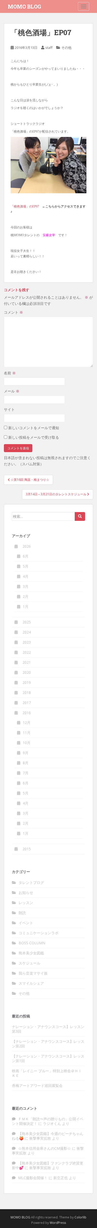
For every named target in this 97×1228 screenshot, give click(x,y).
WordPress (58, 1223)
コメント (13, 312)
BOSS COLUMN (32, 942)
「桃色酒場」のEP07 (25, 206)
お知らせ (26, 892)
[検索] (80, 516)
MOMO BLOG (24, 6)
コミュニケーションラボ (38, 932)
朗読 (22, 912)
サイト (9, 409)
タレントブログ (31, 882)
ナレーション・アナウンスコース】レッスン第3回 (48, 1029)
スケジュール (29, 963)
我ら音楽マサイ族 (33, 973)
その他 (66, 47)
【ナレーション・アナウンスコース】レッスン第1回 (48, 1058)
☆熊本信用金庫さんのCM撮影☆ (44, 1148)
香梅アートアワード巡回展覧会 (37, 1085)
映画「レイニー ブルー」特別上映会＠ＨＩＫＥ (47, 1073)
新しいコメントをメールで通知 (33, 427)
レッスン (26, 902)
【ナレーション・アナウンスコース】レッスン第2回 (48, 1043)
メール (11, 391)
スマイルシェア (31, 983)
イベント (26, 922)
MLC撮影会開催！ (33, 1177)
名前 (10, 372)
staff (49, 47)
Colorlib (80, 1217)
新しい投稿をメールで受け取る (33, 437)
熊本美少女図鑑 (31, 953)
